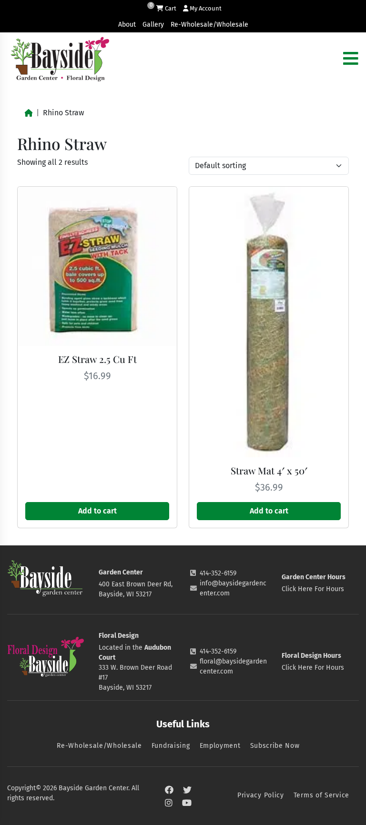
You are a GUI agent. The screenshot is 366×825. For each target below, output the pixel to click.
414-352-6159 (218, 573)
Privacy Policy (260, 795)
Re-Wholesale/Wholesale (209, 24)
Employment (220, 746)
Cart (169, 8)
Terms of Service (321, 795)
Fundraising (171, 746)
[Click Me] (169, 790)
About (127, 24)
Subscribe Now (275, 746)
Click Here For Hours (313, 589)
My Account (205, 8)
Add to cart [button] (97, 510)
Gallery (153, 24)
